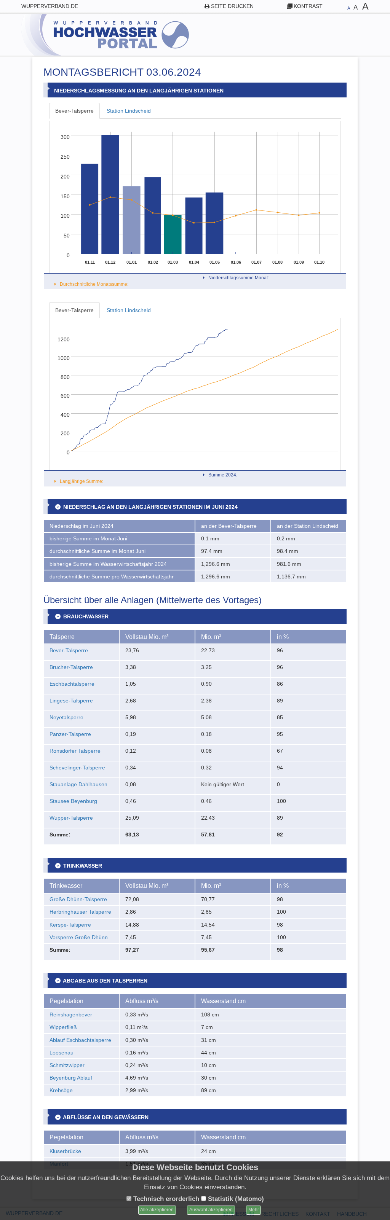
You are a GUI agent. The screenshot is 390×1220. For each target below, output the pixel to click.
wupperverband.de (49, 6)
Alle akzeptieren (157, 1209)
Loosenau (62, 1053)
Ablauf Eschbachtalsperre (80, 1040)
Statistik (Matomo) (235, 1198)
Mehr (253, 1209)
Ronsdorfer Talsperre (75, 751)
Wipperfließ (63, 1027)
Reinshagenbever (71, 1014)
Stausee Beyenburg (73, 801)
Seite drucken (232, 6)
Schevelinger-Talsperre (77, 767)
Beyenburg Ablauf (71, 1078)
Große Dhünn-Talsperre (78, 899)
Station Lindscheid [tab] (129, 111)
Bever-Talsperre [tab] (74, 111)
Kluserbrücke (65, 1151)
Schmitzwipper (67, 1065)
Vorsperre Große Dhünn (79, 937)
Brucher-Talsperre (71, 667)
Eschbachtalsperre (72, 684)
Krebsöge (61, 1090)
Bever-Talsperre (69, 650)
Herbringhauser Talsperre (80, 912)
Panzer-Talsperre (70, 734)
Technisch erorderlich (165, 1198)
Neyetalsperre (66, 717)
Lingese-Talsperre (71, 701)
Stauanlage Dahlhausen (78, 784)
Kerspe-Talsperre (70, 925)
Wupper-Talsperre (71, 818)
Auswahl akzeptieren (211, 1209)
